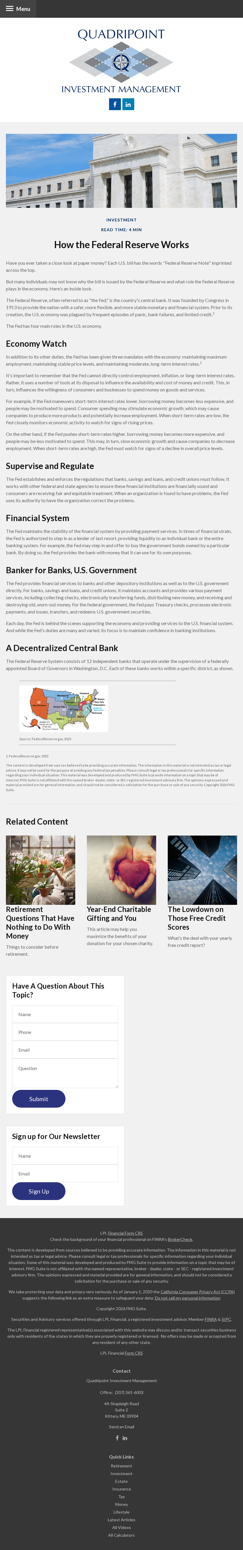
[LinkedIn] (125, 1438)
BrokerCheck (180, 1239)
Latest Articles (121, 1519)
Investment (121, 1473)
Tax (121, 1496)
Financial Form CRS (125, 1233)
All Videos (121, 1527)
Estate (121, 1481)
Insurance (121, 1488)
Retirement (121, 1465)
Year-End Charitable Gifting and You (119, 913)
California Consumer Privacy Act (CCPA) (198, 1291)
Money (121, 1504)
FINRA (211, 1319)
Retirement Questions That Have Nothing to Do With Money (40, 922)
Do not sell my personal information (187, 1297)
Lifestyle (121, 1511)
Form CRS (134, 1352)
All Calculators (121, 1535)
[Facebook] (117, 1438)
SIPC (226, 1319)
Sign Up (39, 1191)
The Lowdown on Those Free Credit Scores (197, 918)
